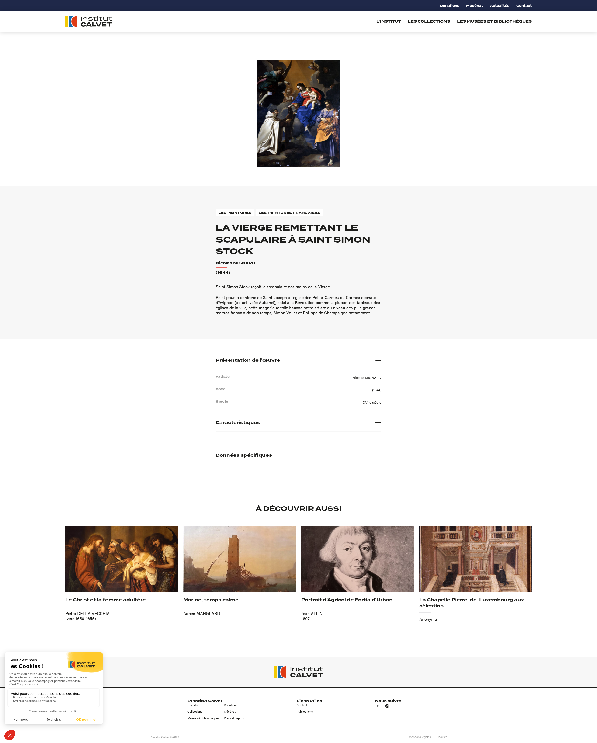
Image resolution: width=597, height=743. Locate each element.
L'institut (388, 21)
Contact (524, 5)
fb (378, 706)
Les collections (429, 21)
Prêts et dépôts (234, 718)
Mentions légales (420, 737)
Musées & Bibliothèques (203, 718)
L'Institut (192, 705)
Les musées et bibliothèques (494, 21)
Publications (305, 711)
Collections (194, 711)
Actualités (499, 5)
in (387, 706)
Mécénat (474, 5)
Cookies (442, 737)
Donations (449, 5)
